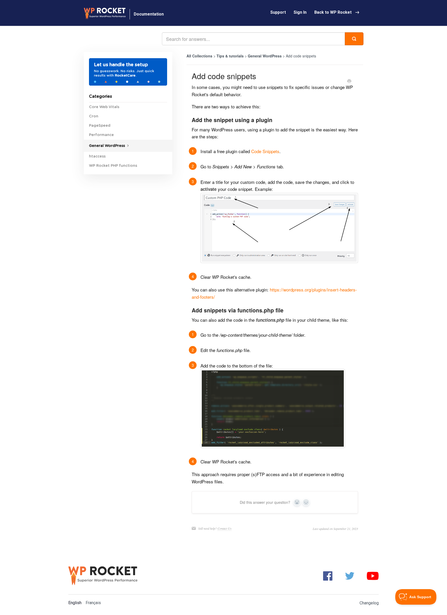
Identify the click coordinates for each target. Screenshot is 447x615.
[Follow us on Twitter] (349, 575)
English (74, 602)
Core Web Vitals (104, 107)
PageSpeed (99, 126)
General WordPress (265, 55)
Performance (101, 135)
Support (278, 12)
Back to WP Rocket (333, 12)
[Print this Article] (349, 81)
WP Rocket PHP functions (113, 166)
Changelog (369, 603)
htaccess (97, 156)
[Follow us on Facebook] (327, 575)
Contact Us (225, 528)
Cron (93, 116)
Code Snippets (265, 151)
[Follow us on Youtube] (373, 575)
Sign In (300, 12)
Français (93, 602)
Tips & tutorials (231, 55)
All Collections (199, 55)
